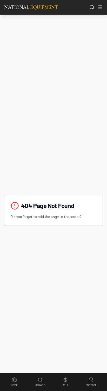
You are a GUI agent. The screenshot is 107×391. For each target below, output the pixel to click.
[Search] (92, 7)
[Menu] (100, 7)
